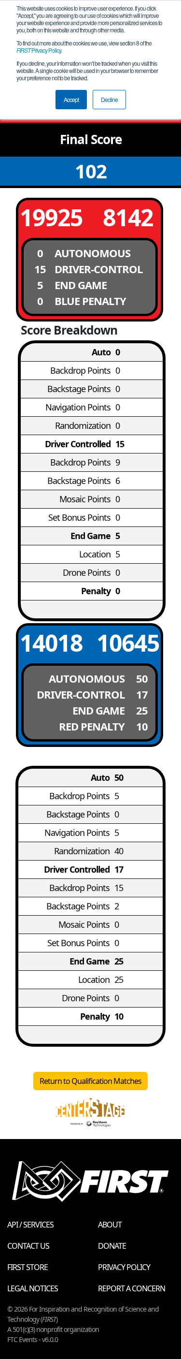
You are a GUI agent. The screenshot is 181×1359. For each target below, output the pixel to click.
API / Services (30, 1224)
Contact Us (28, 1246)
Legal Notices (32, 1288)
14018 (51, 642)
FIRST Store (27, 1267)
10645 (128, 642)
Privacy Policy (38, 50)
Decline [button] (109, 99)
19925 (51, 217)
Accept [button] (71, 99)
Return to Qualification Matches (90, 1081)
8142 (128, 217)
